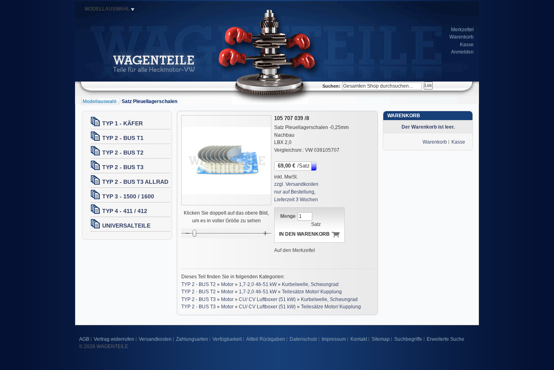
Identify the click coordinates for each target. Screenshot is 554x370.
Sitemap (380, 339)
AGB (84, 339)
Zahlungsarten (192, 339)
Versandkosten (155, 339)
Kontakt (358, 339)
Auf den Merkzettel (294, 250)
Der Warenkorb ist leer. (428, 127)
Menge (288, 216)
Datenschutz (303, 339)
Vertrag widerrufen (114, 339)
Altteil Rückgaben (265, 339)
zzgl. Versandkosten (296, 184)
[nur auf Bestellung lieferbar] (314, 165)
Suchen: (331, 86)
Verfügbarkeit (227, 339)
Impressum (334, 339)
